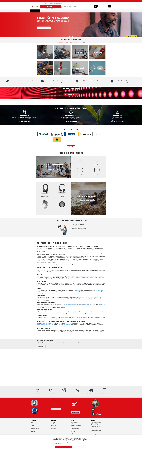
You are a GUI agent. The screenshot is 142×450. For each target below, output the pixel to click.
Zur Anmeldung (41, 346)
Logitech (43, 305)
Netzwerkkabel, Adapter (75, 317)
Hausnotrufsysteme (67, 324)
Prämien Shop (78, 393)
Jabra (99, 277)
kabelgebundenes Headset (84, 276)
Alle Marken (71, 146)
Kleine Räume (79, 164)
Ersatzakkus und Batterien (93, 297)
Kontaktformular (94, 432)
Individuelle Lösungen (104, 393)
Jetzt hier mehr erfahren (71, 94)
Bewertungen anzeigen (56, 409)
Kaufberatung (50, 6)
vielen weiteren (96, 331)
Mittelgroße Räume (79, 174)
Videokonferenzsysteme (72, 304)
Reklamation (73, 423)
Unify (46, 291)
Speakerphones (62, 212)
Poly (42, 278)
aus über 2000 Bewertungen (57, 3)
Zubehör (74, 311)
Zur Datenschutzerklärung (58, 443)
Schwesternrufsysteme (41, 324)
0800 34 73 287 (98, 414)
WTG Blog (73, 431)
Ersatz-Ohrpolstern (78, 283)
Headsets (84, 277)
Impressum (33, 431)
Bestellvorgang (74, 426)
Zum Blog (79, 233)
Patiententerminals (49, 324)
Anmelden (101, 3)
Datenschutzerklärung (35, 428)
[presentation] (1, 25)
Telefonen (77, 290)
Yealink (90, 290)
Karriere (32, 425)
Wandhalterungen (52, 313)
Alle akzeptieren (63, 447)
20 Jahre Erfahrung (91, 393)
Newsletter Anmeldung (35, 423)
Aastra (99, 290)
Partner (72, 430)
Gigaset (40, 291)
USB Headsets (62, 196)
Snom (93, 290)
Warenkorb (53, 423)
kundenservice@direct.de (100, 410)
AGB (31, 433)
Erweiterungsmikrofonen (84, 311)
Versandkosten (34, 426)
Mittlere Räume (96, 164)
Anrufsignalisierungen (46, 298)
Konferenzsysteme (85, 304)
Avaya (43, 291)
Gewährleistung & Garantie (76, 425)
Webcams (45, 212)
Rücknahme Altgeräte (75, 428)
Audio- (64, 304)
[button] (103, 6)
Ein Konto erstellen (108, 3)
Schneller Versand (51, 393)
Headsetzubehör (68, 283)
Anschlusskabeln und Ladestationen (93, 283)
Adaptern (38, 298)
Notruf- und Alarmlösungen (48, 323)
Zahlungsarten (53, 428)
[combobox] (75, 6)
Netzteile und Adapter (41, 313)
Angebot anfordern (75, 412)
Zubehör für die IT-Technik (54, 317)
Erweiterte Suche (74, 422)
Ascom (102, 290)
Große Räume (96, 174)
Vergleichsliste (53, 425)
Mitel (37, 291)
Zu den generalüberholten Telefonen (71, 121)
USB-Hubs (82, 317)
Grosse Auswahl (64, 393)
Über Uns (32, 422)
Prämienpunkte (54, 426)
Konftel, (47, 305)
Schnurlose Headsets (45, 196)
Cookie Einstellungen (35, 430)
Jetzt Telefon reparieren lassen (24, 121)
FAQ (72, 433)
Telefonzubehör (81, 297)
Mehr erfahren (43, 33)
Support (72, 434)
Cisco (96, 290)
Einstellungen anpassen (79, 447)
